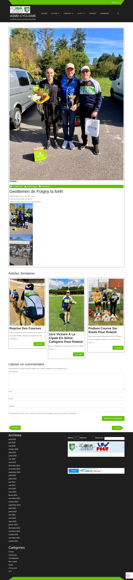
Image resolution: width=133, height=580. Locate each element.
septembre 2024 (14, 472)
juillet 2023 (13, 511)
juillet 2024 (13, 479)
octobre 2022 (13, 534)
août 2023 (12, 508)
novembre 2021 (14, 538)
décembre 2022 (14, 528)
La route (67, 13)
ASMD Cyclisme (23, 16)
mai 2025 (12, 459)
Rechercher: (99, 438)
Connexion (104, 13)
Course (13, 181)
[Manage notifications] (128, 575)
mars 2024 (12, 492)
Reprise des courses (25, 328)
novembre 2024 (14, 469)
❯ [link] (122, 460)
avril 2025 (12, 462)
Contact (92, 13)
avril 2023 (12, 518)
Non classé (13, 561)
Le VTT (80, 13)
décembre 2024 (14, 466)
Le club (54, 13)
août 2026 (12, 439)
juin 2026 (12, 442)
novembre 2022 (14, 531)
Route (11, 565)
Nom (11, 391)
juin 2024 (12, 482)
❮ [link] (119, 460)
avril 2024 (12, 488)
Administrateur (32, 186)
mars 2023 (12, 521)
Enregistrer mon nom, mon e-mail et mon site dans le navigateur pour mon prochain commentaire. (43, 413)
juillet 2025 (13, 456)
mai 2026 (12, 446)
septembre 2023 (14, 505)
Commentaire (14, 372)
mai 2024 (12, 485)
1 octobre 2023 (17, 186)
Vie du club (13, 568)
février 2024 (13, 495)
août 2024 (12, 475)
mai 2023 (12, 515)
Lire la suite (40, 344)
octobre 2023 (13, 502)
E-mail (11, 399)
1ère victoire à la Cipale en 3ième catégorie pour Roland (66, 337)
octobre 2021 (13, 541)
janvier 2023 (13, 525)
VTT (10, 571)
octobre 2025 (13, 449)
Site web (11, 406)
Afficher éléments (77, 438)
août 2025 (12, 452)
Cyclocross (13, 555)
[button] (76, 447)
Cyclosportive (14, 558)
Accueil (44, 13)
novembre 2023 (14, 498)
